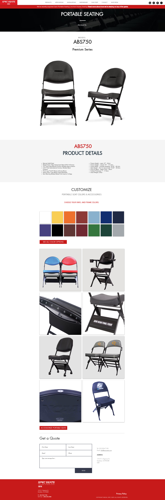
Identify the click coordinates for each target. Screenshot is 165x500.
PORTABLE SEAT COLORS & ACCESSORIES (82, 194)
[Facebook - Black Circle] (157, 3)
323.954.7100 (43, 495)
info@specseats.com (106, 450)
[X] (161, 3)
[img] (45, 217)
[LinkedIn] (150, 3)
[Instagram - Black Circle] (154, 3)
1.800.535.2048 (47, 497)
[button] (114, 2)
